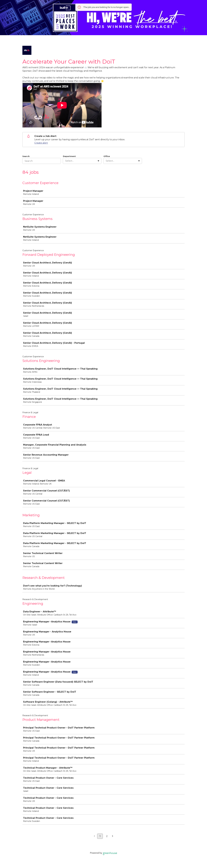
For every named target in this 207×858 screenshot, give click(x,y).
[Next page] (112, 836)
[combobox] (65, 160)
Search (26, 156)
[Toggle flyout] (98, 161)
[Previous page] (94, 836)
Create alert (41, 143)
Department (69, 156)
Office (107, 156)
